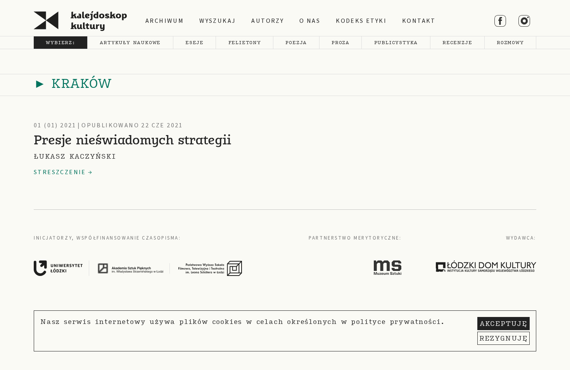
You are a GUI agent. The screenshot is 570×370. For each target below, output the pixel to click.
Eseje (194, 42)
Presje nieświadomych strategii (132, 141)
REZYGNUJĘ (503, 338)
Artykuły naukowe (130, 42)
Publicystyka (396, 42)
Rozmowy (510, 42)
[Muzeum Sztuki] (388, 267)
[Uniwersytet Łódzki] (64, 268)
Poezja (296, 42)
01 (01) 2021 (55, 125)
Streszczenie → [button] (63, 172)
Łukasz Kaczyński (75, 156)
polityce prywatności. (398, 321)
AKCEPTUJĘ (503, 323)
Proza (340, 42)
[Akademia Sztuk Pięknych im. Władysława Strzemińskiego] (137, 268)
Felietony (244, 42)
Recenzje (457, 42)
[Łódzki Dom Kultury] (486, 266)
